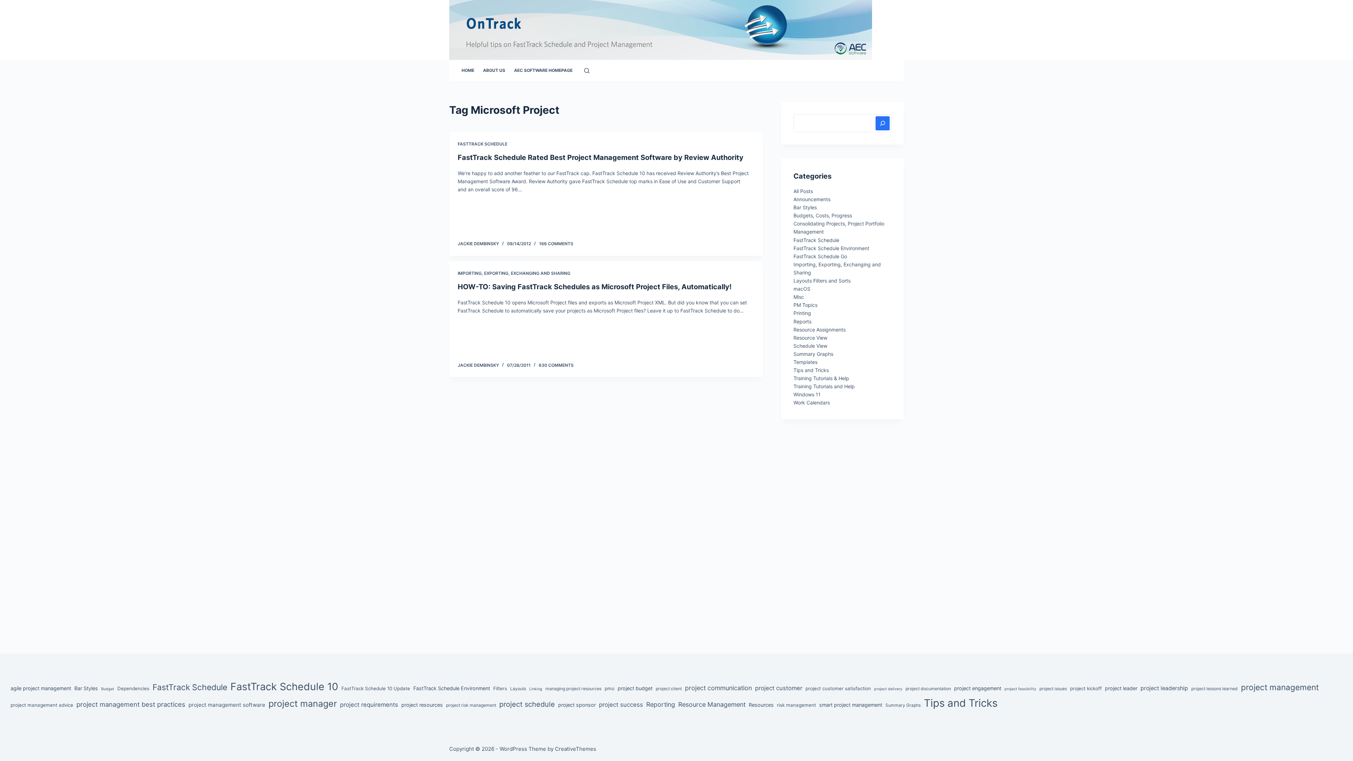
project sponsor (577, 705)
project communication (718, 688)
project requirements (369, 704)
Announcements (811, 199)
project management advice (42, 705)
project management (1280, 687)
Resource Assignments (819, 330)
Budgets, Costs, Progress (822, 215)
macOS (801, 289)
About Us (494, 70)
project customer (778, 688)
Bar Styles (805, 207)
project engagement (977, 688)
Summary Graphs (813, 354)
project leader (1121, 688)
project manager (302, 703)
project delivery (888, 689)
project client (669, 688)
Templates (805, 362)
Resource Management (712, 704)
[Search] (586, 70)
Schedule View (810, 346)
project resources (422, 705)
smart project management (850, 705)
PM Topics (805, 305)
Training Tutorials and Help (824, 386)
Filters (500, 688)
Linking (535, 689)
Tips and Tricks (811, 370)
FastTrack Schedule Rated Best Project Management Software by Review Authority (600, 157)
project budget (635, 688)
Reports (802, 321)
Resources (761, 705)
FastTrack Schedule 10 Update (375, 688)
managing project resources (573, 688)
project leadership (1164, 688)
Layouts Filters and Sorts (822, 281)
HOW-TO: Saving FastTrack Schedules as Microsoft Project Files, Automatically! (594, 287)
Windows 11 (807, 394)
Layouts (518, 688)
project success (621, 704)
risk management (796, 705)
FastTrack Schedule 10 (284, 686)
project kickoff (1086, 688)
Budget (107, 689)
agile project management (41, 688)
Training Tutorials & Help (821, 378)
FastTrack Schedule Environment (831, 248)
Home (468, 70)
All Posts (803, 191)
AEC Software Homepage (543, 70)
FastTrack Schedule (482, 144)
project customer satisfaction (838, 688)
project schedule (527, 704)
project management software (227, 704)
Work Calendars (811, 403)
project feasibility (1020, 689)
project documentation (928, 688)
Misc (798, 297)
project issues (1053, 688)
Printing (802, 313)
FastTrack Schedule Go (820, 256)
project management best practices (130, 704)
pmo (609, 688)
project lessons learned (1214, 688)
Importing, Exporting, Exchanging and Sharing (514, 273)
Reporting (660, 704)
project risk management (471, 705)
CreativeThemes (575, 748)
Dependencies (133, 688)
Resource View (810, 338)
